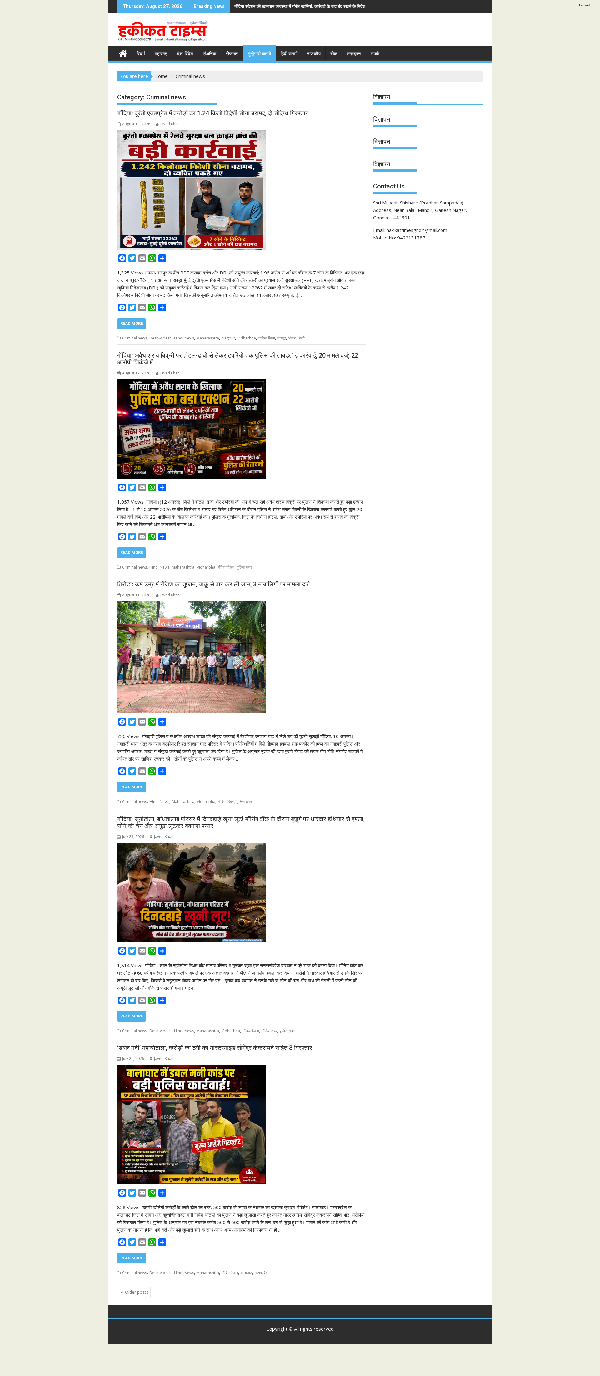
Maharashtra (208, 338)
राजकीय (314, 54)
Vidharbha (247, 338)
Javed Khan (170, 124)
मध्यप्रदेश (261, 1272)
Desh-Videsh (160, 338)
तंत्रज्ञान (354, 54)
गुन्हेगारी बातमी (259, 54)
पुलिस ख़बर (244, 567)
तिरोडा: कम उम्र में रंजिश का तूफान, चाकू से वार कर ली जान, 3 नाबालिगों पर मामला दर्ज (213, 584)
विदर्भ (141, 54)
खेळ (333, 54)
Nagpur (228, 338)
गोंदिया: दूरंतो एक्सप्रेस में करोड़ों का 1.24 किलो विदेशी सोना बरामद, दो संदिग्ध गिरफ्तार (212, 113)
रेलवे (302, 338)
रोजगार (232, 54)
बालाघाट (246, 1272)
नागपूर (282, 338)
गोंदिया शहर (269, 1030)
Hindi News (184, 338)
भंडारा (292, 338)
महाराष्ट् (161, 54)
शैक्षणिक (209, 54)
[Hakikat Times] (123, 53)
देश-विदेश (185, 54)
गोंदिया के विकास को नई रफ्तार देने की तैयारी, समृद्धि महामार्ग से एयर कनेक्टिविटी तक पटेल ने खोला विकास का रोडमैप (429, 6)
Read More (131, 323)
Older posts (136, 1292)
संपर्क (375, 54)
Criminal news (134, 338)
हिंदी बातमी (289, 54)
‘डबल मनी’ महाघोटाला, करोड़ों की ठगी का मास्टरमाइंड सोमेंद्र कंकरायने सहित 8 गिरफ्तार (214, 1048)
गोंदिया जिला (266, 338)
